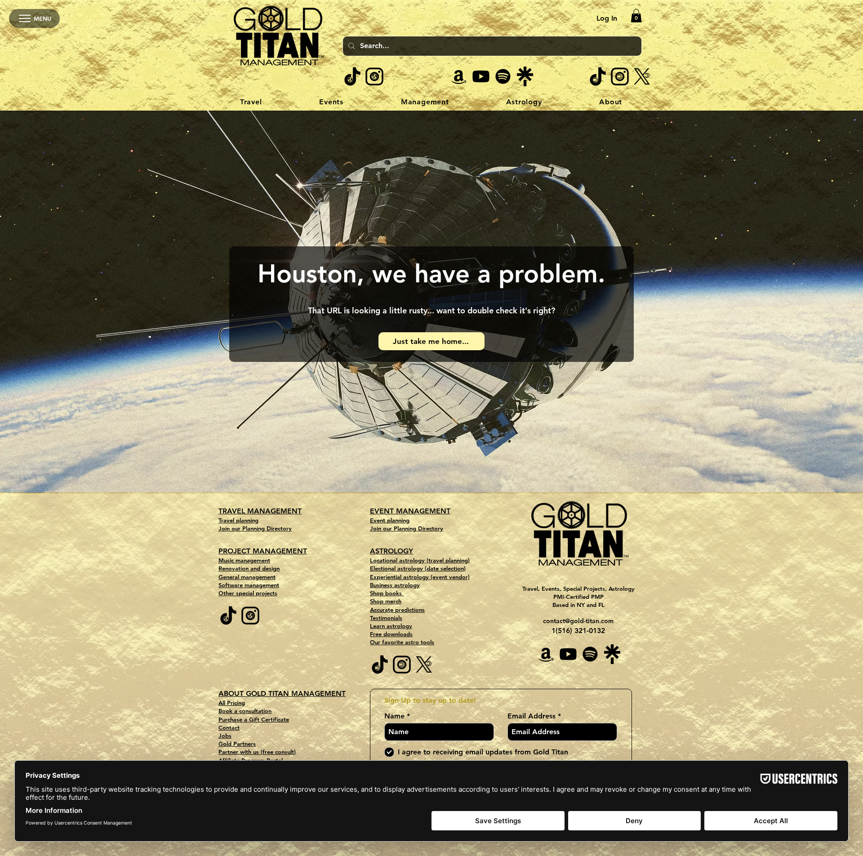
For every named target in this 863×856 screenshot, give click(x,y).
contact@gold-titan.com (578, 621)
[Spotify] (503, 76)
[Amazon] (459, 76)
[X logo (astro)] (642, 76)
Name (394, 716)
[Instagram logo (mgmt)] (374, 76)
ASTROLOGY (391, 551)
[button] (636, 15)
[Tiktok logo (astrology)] (598, 76)
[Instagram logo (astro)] (620, 76)
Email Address (531, 716)
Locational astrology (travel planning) (420, 560)
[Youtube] (481, 76)
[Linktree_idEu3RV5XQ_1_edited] (525, 76)
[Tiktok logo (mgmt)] (352, 76)
